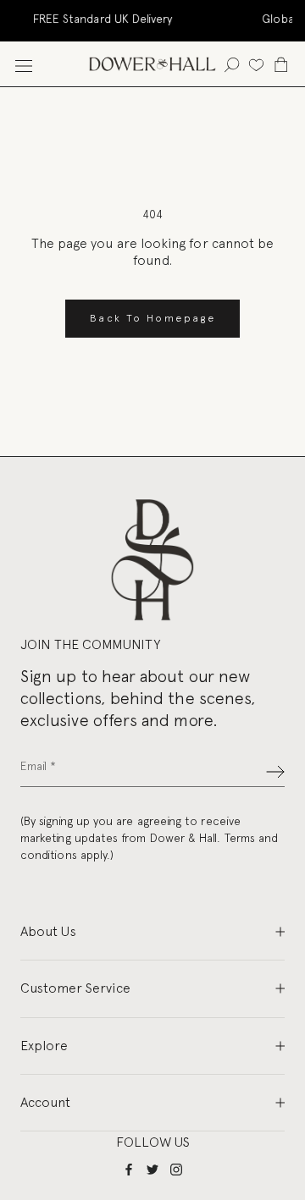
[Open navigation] (23, 64)
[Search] (232, 64)
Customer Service (75, 988)
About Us (48, 931)
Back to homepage (152, 318)
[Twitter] (152, 1169)
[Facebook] (129, 1169)
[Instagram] (176, 1169)
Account (45, 1102)
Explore (44, 1046)
